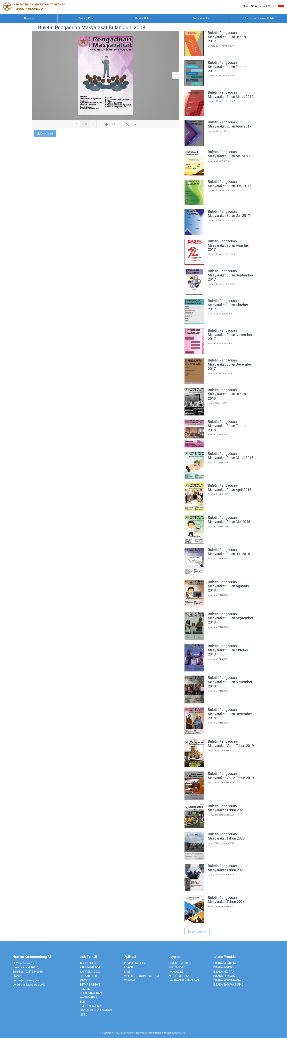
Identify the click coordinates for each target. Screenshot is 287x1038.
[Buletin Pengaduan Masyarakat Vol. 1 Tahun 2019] (219, 766)
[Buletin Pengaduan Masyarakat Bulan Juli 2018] (219, 574)
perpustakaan (134, 963)
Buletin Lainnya (197, 931)
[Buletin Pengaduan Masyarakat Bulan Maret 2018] (219, 478)
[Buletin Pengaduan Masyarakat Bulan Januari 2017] (219, 55)
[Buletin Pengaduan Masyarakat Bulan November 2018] (219, 702)
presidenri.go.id (91, 967)
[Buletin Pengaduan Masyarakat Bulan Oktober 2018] (219, 670)
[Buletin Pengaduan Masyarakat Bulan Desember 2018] (219, 734)
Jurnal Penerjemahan (96, 1010)
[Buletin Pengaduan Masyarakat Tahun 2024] (219, 922)
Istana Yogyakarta (227, 980)
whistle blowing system (141, 976)
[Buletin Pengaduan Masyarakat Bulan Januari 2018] (219, 414)
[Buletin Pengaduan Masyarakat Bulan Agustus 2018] (219, 606)
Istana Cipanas (224, 976)
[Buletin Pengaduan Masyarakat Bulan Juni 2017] (219, 204)
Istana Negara (223, 971)
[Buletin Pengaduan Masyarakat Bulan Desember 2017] (219, 382)
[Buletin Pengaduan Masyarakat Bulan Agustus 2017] (219, 263)
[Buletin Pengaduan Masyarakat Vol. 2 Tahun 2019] (219, 798)
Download (46, 133)
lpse (127, 971)
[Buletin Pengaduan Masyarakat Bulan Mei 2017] (219, 174)
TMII (82, 1001)
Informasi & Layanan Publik (258, 18)
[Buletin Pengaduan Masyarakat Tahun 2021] (219, 826)
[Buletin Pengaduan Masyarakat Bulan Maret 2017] (219, 115)
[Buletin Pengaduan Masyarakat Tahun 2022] (219, 858)
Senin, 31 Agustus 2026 (257, 6)
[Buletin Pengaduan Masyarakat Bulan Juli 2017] (219, 234)
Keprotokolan (179, 976)
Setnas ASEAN (90, 984)
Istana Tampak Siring (228, 984)
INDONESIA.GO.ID (90, 963)
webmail (130, 980)
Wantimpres (88, 997)
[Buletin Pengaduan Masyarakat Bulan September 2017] (219, 293)
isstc (83, 1014)
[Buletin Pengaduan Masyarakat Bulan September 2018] (219, 638)
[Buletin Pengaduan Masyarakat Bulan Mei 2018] (219, 542)
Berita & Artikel (201, 18)
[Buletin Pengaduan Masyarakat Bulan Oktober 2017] (219, 323)
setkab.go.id (88, 976)
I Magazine (176, 971)
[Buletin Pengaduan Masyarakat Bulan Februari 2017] (219, 85)
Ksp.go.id (85, 980)
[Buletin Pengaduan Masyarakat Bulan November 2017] (219, 353)
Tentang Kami (86, 18)
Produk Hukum (143, 18)
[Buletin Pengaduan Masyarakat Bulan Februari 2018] (219, 446)
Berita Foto (177, 967)
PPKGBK (85, 988)
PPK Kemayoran (91, 993)
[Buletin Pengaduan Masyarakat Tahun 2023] (219, 890)
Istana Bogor (223, 967)
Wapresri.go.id (90, 971)
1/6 (85, 124)
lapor (128, 967)
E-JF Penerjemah (91, 1006)
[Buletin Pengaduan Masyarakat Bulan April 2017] (219, 144)
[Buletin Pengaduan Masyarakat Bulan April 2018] (219, 510)
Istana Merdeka (224, 963)
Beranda (29, 18)
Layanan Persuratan (184, 980)
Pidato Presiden (180, 963)
